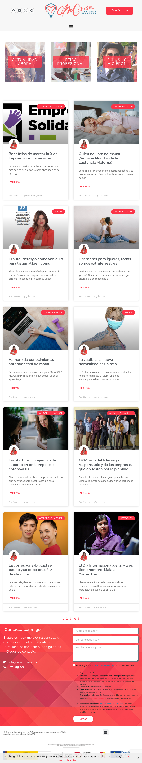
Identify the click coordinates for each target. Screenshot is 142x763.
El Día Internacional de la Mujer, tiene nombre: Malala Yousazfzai (106, 569)
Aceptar (71, 760)
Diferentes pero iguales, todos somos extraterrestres (105, 261)
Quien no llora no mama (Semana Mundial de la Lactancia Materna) (99, 158)
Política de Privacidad (105, 665)
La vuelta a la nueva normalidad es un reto (98, 361)
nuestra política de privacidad (111, 703)
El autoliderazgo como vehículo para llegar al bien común (36, 261)
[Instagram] (31, 10)
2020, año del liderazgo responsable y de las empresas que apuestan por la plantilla (105, 464)
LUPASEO (31, 734)
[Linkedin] (19, 10)
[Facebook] (13, 10)
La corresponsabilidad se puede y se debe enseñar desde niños (30, 569)
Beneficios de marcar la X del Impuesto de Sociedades (34, 156)
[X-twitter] (25, 10)
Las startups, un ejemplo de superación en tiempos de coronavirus (32, 464)
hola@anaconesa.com (97, 698)
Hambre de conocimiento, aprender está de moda (31, 361)
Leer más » (14, 182)
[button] (71, 26)
